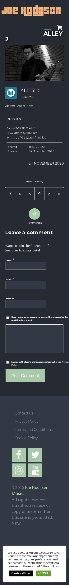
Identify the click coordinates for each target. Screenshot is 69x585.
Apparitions (25, 106)
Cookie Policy (26, 438)
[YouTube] (35, 470)
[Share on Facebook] (10, 193)
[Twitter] (35, 455)
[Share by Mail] (59, 193)
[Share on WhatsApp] (29, 193)
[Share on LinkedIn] (49, 193)
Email (10, 279)
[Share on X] (20, 193)
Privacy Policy (26, 421)
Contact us (24, 413)
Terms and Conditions (34, 429)
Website (10, 298)
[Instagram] (19, 470)
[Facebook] (19, 455)
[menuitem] (46, 23)
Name (10, 260)
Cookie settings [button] (20, 573)
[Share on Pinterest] (39, 193)
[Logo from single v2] (31, 9)
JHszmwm (27, 96)
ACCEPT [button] (43, 573)
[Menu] (45, 23)
